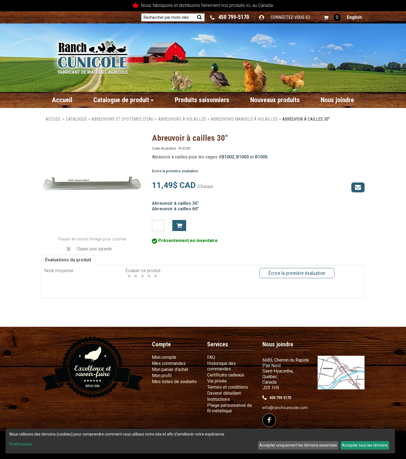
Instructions (218, 399)
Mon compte (164, 357)
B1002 (228, 157)
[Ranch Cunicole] (93, 55)
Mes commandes (169, 363)
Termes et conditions (227, 387)
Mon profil (162, 375)
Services (217, 344)
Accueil (62, 100)
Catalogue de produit (121, 100)
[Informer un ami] (358, 187)
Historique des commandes (221, 366)
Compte (161, 344)
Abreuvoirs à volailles (182, 119)
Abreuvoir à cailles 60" (175, 208)
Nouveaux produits (275, 100)
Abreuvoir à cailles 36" (175, 203)
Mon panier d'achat (170, 369)
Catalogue (76, 119)
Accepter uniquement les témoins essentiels (298, 445)
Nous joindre (337, 100)
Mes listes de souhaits (174, 381)
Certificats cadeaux (225, 375)
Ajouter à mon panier (179, 225)
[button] (332, 17)
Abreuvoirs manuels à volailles (244, 119)
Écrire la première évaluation (175, 171)
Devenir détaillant (224, 393)
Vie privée (217, 381)
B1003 (242, 157)
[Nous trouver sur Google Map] (341, 372)
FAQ (211, 357)
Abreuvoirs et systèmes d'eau (122, 119)
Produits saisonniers (202, 100)
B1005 (261, 157)
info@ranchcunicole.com (285, 407)
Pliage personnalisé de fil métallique (229, 408)
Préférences (20, 444)
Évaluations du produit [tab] (68, 259)
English (354, 17)
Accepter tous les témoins (364, 445)
